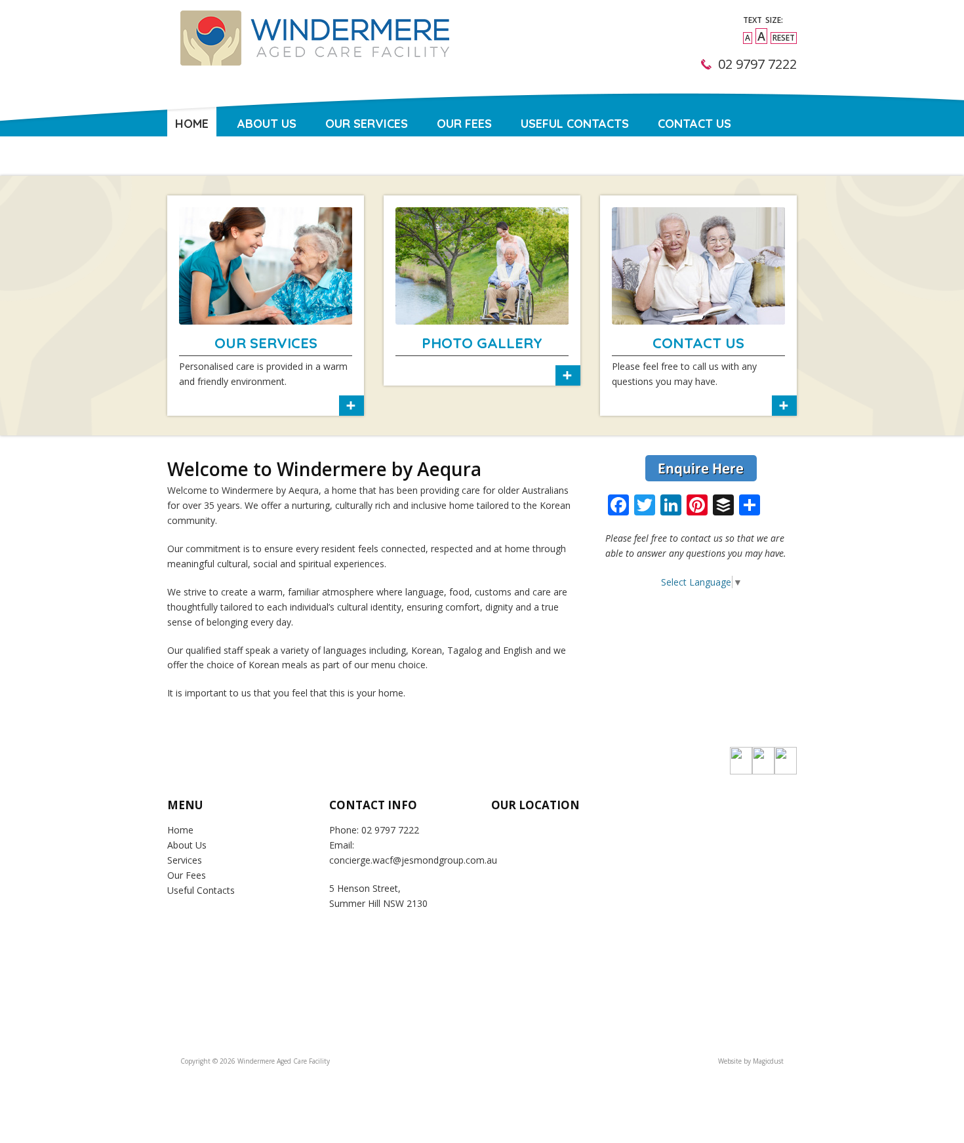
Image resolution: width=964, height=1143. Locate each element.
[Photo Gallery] (482, 266)
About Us (266, 123)
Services (184, 860)
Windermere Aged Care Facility (312, 55)
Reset (784, 37)
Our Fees (464, 123)
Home (192, 123)
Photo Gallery (482, 343)
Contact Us (694, 123)
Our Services (366, 123)
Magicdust (768, 1061)
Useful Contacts (575, 123)
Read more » (265, 305)
